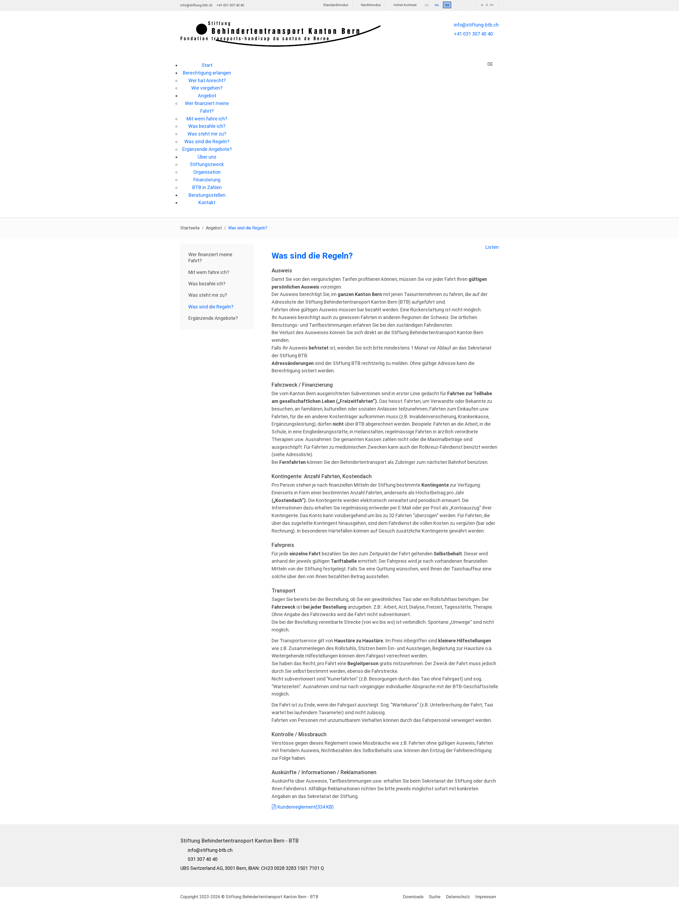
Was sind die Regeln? (210, 306)
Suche (435, 896)
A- (482, 5)
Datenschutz (458, 896)
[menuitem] (207, 65)
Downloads (413, 896)
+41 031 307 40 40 (473, 34)
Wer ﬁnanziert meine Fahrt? (210, 257)
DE (490, 64)
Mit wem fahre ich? (208, 272)
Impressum (485, 896)
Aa (427, 5)
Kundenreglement (305, 807)
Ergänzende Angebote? (213, 318)
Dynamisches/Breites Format (468, 5)
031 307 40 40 (202, 859)
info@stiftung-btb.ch (196, 5)
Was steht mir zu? (207, 295)
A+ (492, 5)
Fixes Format (462, 5)
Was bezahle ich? (206, 283)
